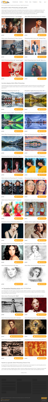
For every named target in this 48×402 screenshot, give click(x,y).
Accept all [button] (44, 398)
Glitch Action (19, 34)
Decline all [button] (44, 400)
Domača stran (15, 2)
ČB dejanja (19, 314)
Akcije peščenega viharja (40, 336)
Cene (30, 2)
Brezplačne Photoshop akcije (12, 288)
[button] (16, 399)
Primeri (26, 2)
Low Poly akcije (42, 314)
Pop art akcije (42, 358)
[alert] (24, 399)
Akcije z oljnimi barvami (17, 336)
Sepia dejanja (19, 358)
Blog (40, 2)
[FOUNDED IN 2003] (5, 2)
